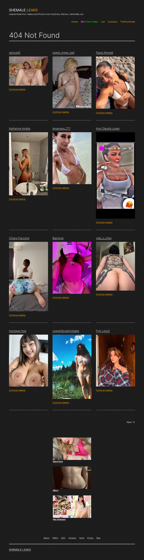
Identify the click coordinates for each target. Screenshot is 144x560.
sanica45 (14, 52)
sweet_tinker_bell (63, 52)
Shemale (23, 10)
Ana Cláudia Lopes (107, 128)
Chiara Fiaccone (19, 238)
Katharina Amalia (19, 128)
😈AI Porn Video (89, 21)
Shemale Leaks (20, 549)
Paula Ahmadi (104, 52)
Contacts (112, 21)
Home (74, 21)
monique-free (17, 331)
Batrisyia (58, 238)
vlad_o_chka (103, 238)
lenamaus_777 (62, 128)
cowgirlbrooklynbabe (66, 331)
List (103, 21)
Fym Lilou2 (103, 331)
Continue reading (17, 89)
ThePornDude (127, 21)
